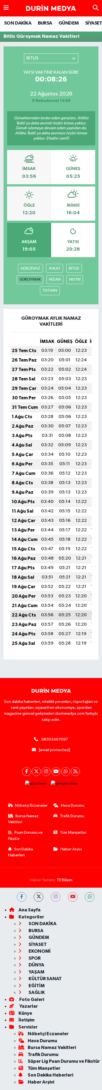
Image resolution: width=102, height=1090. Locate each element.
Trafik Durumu (72, 816)
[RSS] (75, 771)
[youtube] (73, 897)
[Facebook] (26, 771)
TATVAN (49, 290)
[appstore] (35, 785)
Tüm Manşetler (73, 832)
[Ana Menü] (6, 8)
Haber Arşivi (71, 849)
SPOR (34, 958)
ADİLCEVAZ (30, 268)
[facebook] (21, 897)
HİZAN (55, 279)
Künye (25, 1013)
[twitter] (38, 897)
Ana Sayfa (29, 910)
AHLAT (55, 268)
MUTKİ (75, 279)
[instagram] (55, 897)
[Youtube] (55, 771)
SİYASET (37, 944)
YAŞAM (36, 972)
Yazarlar (28, 1006)
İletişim (26, 1020)
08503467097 (54, 739)
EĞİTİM (36, 985)
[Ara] (95, 8)
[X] (36, 771)
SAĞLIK (36, 992)
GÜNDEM (68, 23)
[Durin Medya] (51, 8)
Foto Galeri (31, 999)
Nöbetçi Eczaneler (31, 805)
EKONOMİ (39, 951)
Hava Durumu (72, 805)
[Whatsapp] (65, 771)
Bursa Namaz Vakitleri (23, 819)
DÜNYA (36, 965)
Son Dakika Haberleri (20, 852)
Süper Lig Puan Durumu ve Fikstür (64, 1061)
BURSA (45, 23)
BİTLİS (74, 268)
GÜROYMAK (30, 279)
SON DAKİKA (17, 23)
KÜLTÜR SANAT (45, 978)
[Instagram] (46, 771)
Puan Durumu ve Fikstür (25, 835)
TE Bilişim (64, 880)
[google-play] (64, 785)
